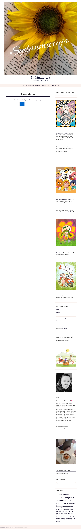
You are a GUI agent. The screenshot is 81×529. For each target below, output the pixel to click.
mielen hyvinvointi (64, 513)
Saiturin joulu (65, 518)
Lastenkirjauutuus (70, 509)
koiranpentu (58, 507)
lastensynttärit (58, 511)
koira (72, 506)
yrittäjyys (72, 519)
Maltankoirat (56, 85)
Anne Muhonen (62, 494)
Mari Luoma (58, 513)
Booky (57, 309)
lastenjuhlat (59, 509)
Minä (71, 513)
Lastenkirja (64, 509)
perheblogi (67, 516)
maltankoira (71, 511)
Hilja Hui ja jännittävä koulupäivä (69, 500)
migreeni (68, 513)
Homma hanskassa (60, 296)
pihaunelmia (72, 516)
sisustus (69, 518)
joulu (64, 506)
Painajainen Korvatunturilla (62, 133)
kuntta (66, 507)
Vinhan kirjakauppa (60, 320)
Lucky (63, 511)
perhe (64, 516)
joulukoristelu (68, 506)
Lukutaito (65, 511)
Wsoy (65, 519)
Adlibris (58, 312)
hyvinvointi (73, 503)
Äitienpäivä (58, 521)
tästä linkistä (64, 328)
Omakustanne (66, 515)
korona (63, 508)
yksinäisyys (68, 519)
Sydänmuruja (40, 77)
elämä (62, 497)
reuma (61, 518)
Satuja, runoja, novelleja (33, 85)
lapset (68, 507)
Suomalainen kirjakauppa (62, 315)
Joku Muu (58, 252)
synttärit (62, 519)
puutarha (58, 518)
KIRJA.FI (69, 211)
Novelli (61, 515)
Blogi (22, 85)
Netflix (58, 515)
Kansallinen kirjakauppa (61, 318)
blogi (71, 494)
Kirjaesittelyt (46, 85)
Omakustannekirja (59, 516)
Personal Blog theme (22, 527)
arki (69, 494)
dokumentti (58, 497)
